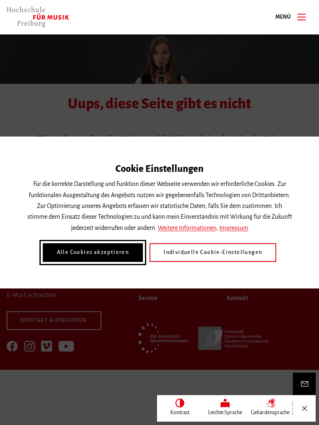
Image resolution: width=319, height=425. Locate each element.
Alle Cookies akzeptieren (93, 252)
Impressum (233, 228)
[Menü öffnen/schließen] (304, 408)
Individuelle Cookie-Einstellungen (213, 252)
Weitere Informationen (187, 228)
